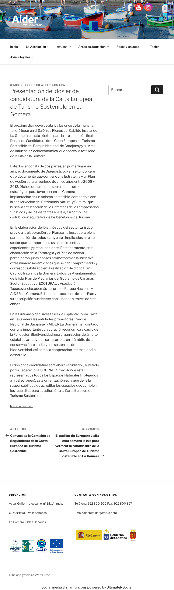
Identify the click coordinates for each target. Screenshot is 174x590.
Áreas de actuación (91, 46)
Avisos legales (20, 57)
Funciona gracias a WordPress (29, 575)
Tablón (154, 46)
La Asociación (36, 46)
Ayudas (62, 46)
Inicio (14, 46)
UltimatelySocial (119, 587)
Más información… (21, 406)
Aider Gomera (53, 84)
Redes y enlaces (127, 46)
